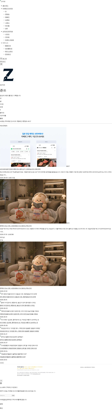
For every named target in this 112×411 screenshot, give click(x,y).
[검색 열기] (1, 59)
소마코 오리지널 (8, 31)
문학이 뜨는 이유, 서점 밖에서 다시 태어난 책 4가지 (16, 226)
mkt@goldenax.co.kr (36, 373)
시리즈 (7, 34)
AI (5, 11)
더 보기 (2, 362)
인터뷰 (7, 37)
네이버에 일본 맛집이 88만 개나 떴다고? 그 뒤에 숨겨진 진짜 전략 (20, 169)
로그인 (5, 59)
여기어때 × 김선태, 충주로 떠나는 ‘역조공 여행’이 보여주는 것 (19, 323)
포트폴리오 (8, 49)
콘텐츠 (7, 14)
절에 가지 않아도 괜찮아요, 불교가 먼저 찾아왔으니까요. (17, 305)
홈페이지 (8, 46)
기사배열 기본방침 (26, 375)
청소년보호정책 (19, 375)
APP (6, 29)
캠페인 (7, 17)
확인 (13, 395)
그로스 (7, 23)
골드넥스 (5, 6)
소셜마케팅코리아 (87, 367)
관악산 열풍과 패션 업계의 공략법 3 (11, 340)
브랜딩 (7, 20)
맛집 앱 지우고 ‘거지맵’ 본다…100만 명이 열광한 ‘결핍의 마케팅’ (19, 331)
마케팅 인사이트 (8, 9)
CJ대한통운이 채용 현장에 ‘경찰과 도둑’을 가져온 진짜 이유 (18, 348)
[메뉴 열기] (1, 64)
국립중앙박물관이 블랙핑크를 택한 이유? (13, 357)
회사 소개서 (9, 51)
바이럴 (7, 26)
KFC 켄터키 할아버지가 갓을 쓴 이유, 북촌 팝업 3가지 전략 (18, 297)
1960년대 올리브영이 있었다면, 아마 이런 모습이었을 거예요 (19, 314)
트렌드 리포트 (9, 40)
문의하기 (8, 54)
